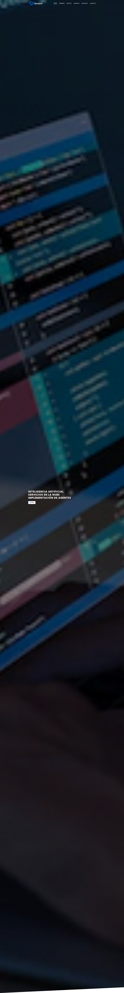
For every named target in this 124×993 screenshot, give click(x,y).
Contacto (93, 3)
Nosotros (85, 3)
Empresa (61, 3)
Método (69, 3)
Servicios (76, 3)
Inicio (55, 3)
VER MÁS (31, 502)
